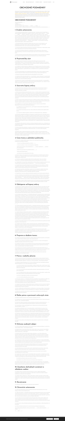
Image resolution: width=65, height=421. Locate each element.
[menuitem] (24, 2)
